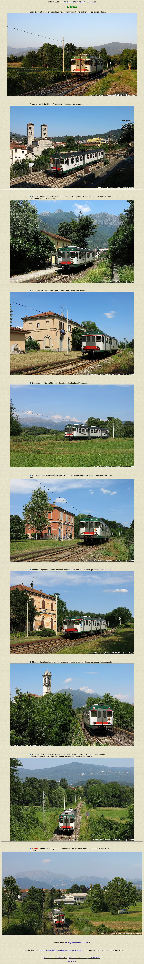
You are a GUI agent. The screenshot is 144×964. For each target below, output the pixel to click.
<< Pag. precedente (68, 2)
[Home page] (72, 961)
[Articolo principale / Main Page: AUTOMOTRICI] (84, 958)
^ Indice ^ (81, 2)
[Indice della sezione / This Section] (55, 958)
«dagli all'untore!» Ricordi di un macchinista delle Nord (61, 950)
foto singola (91, 2)
